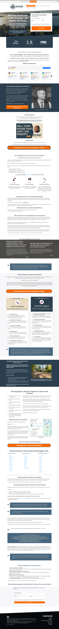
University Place (41, 471)
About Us (38, 5)
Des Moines (11, 464)
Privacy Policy (35, 600)
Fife (9, 466)
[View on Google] (9, 73)
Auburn (10, 456)
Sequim (40, 464)
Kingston (25, 456)
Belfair (10, 458)
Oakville (25, 462)
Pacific (25, 466)
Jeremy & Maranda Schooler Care (46, 620)
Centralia (10, 462)
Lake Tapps (26, 457)
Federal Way (11, 465)
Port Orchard (26, 468)
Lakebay (25, 458)
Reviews (48, 5)
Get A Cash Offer (33, 1)
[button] (7, 76)
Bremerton (11, 460)
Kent (25, 455)
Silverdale (40, 466)
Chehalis (10, 463)
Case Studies (33, 7)
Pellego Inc (50, 619)
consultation (23, 498)
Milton (25, 461)
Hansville (10, 469)
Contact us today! (48, 380)
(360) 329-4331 (13, 424)
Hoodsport (11, 470)
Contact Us (29, 7)
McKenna (25, 460)
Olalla (25, 463)
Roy (39, 462)
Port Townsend (41, 455)
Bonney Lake (11, 459)
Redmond (40, 460)
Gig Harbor (11, 467)
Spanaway (41, 467)
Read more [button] (10, 77)
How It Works (42, 5)
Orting (25, 465)
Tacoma (40, 469)
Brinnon (10, 461)
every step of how (28, 174)
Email (43, 20)
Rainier (40, 459)
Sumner (40, 468)
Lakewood (26, 459)
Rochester (41, 461)
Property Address (35, 16)
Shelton (40, 465)
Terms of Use (39, 600)
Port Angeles (26, 467)
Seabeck (40, 463)
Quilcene (40, 458)
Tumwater (41, 470)
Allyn (10, 455)
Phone (33, 20)
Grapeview (11, 468)
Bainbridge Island (12, 457)
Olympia (25, 464)
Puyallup (40, 457)
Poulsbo (40, 456)
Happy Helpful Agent (17, 621)
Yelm (40, 472)
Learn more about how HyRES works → (41, 550)
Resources (50, 624)
